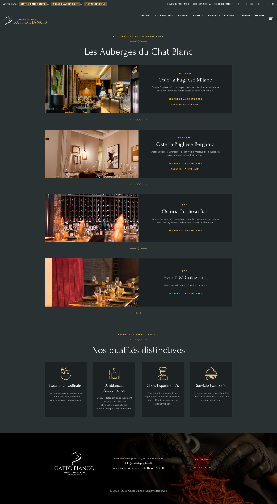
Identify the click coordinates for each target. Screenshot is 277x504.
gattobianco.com (33, 4)
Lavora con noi (252, 15)
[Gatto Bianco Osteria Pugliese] (26, 21)
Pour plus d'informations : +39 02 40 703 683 (138, 468)
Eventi (198, 15)
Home (145, 15)
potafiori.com (95, 4)
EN (272, 4)
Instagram (202, 467)
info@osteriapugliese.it (138, 463)
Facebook (202, 459)
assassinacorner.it (65, 4)
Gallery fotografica (171, 15)
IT (267, 4)
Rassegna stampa (221, 15)
